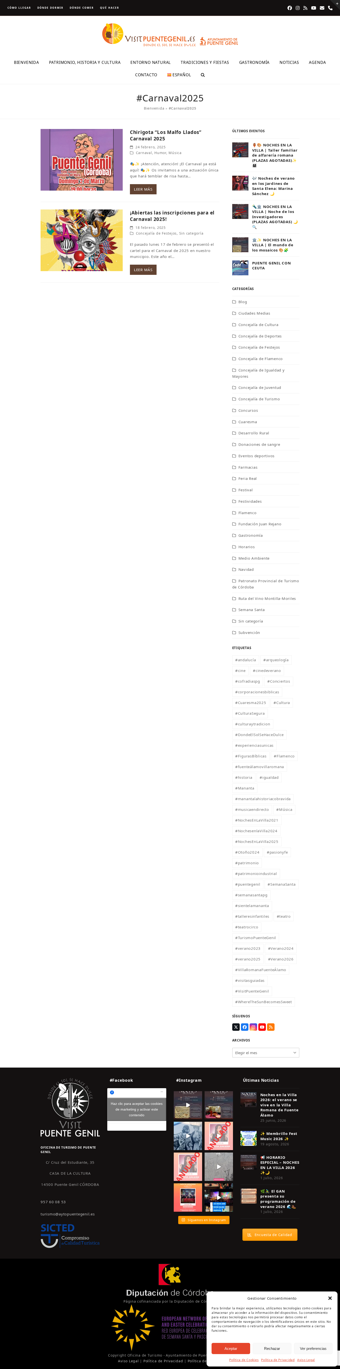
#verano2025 (248, 958)
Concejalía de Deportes (260, 335)
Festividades (250, 501)
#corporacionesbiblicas (257, 691)
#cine (240, 670)
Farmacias (248, 467)
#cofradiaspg (247, 681)
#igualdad (269, 777)
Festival (245, 489)
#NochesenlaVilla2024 (256, 830)
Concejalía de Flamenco (260, 358)
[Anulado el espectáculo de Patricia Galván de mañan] (188, 1167)
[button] (330, 1298)
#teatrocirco (246, 926)
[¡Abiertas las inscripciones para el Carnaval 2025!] (82, 239)
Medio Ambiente (254, 558)
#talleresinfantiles (252, 916)
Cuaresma (247, 421)
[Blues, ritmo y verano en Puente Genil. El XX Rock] (219, 1197)
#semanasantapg (251, 894)
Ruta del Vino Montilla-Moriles (267, 598)
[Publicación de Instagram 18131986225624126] (219, 1167)
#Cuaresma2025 (250, 702)
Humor (160, 152)
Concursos (248, 410)
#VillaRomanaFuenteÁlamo (260, 969)
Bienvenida (154, 108)
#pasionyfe (277, 852)
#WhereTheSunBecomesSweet (263, 1001)
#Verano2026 (281, 958)
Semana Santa (251, 609)
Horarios (246, 546)
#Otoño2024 (247, 852)
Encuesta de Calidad (273, 1234)
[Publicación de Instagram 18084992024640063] (219, 1136)
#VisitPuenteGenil (252, 991)
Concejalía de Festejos (156, 233)
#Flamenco (284, 755)
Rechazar (272, 1348)
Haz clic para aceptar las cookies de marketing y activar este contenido (137, 1109)
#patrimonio (247, 862)
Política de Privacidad (278, 1360)
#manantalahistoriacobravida (263, 798)
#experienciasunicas (254, 745)
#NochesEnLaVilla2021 (257, 820)
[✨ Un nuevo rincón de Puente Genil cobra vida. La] (188, 1136)
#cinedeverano (267, 670)
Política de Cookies (244, 1360)
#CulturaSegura (250, 713)
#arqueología (276, 659)
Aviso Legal (306, 1360)
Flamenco (247, 512)
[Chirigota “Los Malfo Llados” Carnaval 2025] (82, 159)
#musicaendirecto (252, 809)
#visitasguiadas (250, 980)
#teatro (284, 916)
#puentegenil (247, 884)
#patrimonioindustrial (256, 873)
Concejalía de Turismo (259, 398)
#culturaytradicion (252, 723)
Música (175, 152)
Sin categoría (191, 233)
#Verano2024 (281, 948)
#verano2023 (248, 948)
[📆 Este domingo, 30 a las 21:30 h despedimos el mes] (188, 1105)
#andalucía (245, 659)
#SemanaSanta (281, 884)
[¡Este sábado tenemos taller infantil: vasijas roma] (219, 1105)
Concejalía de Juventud (260, 387)
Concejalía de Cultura (258, 324)
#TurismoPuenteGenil (255, 937)
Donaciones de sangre (259, 444)
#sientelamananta (252, 905)
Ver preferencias (313, 1348)
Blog (242, 301)
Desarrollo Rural (253, 432)
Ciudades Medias (254, 313)
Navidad (246, 569)
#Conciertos (278, 681)
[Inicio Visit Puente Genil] (70, 1107)
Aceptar (231, 1348)
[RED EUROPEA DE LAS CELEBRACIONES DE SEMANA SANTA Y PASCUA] (170, 1349)
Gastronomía (250, 535)
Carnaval (144, 152)
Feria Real (247, 478)
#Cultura (282, 702)
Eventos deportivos (256, 455)
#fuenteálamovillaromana (259, 766)
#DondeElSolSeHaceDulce (259, 734)
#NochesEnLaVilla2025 (257, 841)
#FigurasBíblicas (251, 755)
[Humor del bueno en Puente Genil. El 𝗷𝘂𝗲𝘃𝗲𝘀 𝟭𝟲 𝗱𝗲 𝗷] (188, 1197)
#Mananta (244, 788)
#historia (243, 777)
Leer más (143, 189)
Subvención (249, 632)
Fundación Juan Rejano (260, 523)
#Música (284, 809)
